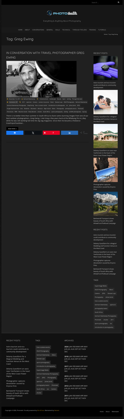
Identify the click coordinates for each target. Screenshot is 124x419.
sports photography (57, 111)
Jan (70, 386)
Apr (81, 366)
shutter (40, 111)
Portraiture (10, 111)
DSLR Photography (69, 102)
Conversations (38, 30)
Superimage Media (101, 286)
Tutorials (102, 30)
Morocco (40, 108)
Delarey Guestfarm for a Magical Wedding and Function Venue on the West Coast (105, 245)
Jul (69, 359)
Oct (80, 359)
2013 (66, 376)
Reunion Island (23, 111)
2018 (66, 356)
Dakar (52, 102)
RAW (16, 111)
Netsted (56, 410)
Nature (59, 99)
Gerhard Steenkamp (29, 99)
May (86, 386)
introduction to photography (56, 105)
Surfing (69, 99)
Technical (66, 30)
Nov (84, 388)
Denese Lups (58, 102)
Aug (72, 388)
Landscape (53, 99)
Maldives (26, 108)
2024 (66, 346)
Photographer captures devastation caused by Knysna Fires (104, 262)
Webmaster (115, 411)
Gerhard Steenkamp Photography (16, 105)
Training (92, 30)
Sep (76, 349)
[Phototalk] (62, 11)
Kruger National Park (13, 108)
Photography (60, 108)
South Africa (46, 111)
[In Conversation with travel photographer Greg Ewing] (41, 62)
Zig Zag (84, 111)
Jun (65, 369)
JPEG (78, 105)
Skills (57, 30)
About (27, 30)
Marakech (33, 108)
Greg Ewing (30, 105)
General (49, 30)
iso (67, 105)
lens (21, 108)
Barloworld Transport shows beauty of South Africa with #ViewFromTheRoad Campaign (104, 271)
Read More (11, 129)
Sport (64, 99)
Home (20, 30)
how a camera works (41, 105)
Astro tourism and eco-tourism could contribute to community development (104, 237)
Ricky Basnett (32, 111)
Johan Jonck (72, 105)
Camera (35, 102)
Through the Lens (80, 30)
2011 (23, 102)
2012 (66, 386)
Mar (78, 386)
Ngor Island (47, 108)
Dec (66, 400)
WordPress (40, 410)
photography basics (71, 108)
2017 (66, 366)
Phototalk (80, 108)
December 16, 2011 (14, 99)
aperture (28, 102)
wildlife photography (75, 111)
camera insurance (44, 102)
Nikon (53, 108)
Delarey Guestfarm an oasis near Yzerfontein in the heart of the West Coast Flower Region (105, 254)
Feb (74, 386)
